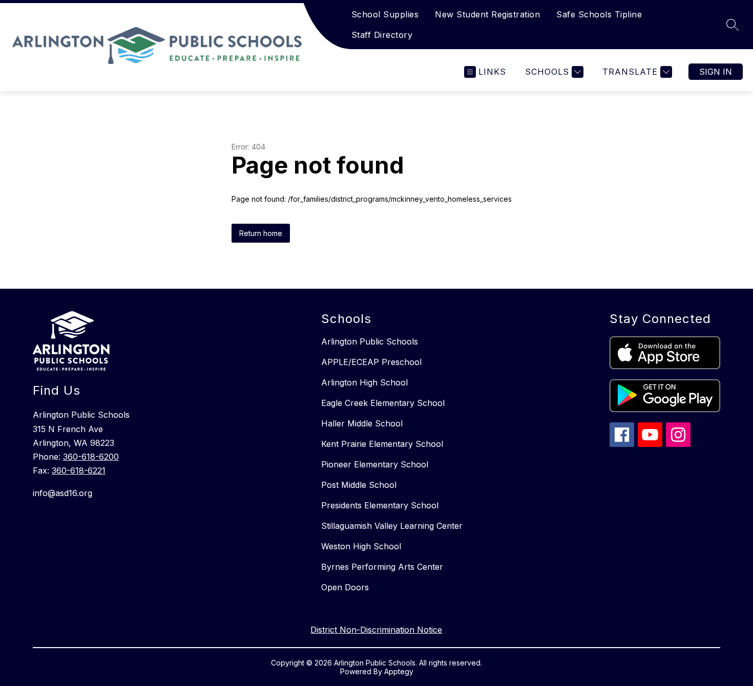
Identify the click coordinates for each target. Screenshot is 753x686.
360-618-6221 (79, 470)
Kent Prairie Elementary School (382, 444)
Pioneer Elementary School (374, 464)
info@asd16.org (62, 493)
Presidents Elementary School (379, 505)
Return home (260, 233)
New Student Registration (487, 14)
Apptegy (398, 671)
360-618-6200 (91, 457)
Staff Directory (382, 35)
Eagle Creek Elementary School (383, 403)
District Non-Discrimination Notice (376, 630)
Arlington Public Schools (369, 341)
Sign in (715, 72)
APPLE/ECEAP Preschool (371, 362)
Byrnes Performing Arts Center (382, 567)
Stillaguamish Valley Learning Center (392, 526)
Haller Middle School (362, 423)
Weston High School (361, 546)
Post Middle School (358, 485)
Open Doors (345, 587)
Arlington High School (364, 382)
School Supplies (385, 14)
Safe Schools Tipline (599, 14)
